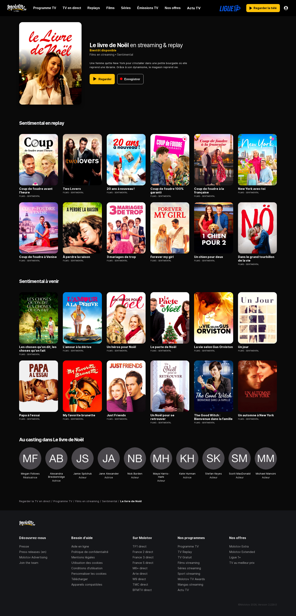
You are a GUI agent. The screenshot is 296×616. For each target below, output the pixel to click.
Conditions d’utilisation (86, 568)
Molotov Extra (239, 546)
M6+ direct (140, 568)
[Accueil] (16, 8)
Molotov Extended (242, 552)
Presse (24, 546)
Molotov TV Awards (191, 579)
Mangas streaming (190, 584)
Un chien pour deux (208, 257)
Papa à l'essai (29, 415)
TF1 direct (139, 546)
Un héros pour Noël (121, 347)
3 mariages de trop (121, 257)
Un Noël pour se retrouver (162, 417)
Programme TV (188, 546)
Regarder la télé (265, 8)
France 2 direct (142, 552)
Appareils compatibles (86, 584)
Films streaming (189, 563)
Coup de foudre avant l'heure (36, 190)
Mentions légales (83, 557)
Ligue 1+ (235, 557)
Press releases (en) (33, 552)
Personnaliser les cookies (89, 573)
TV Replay (185, 552)
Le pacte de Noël (163, 347)
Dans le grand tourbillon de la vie (256, 258)
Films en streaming (102, 54)
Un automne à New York (256, 415)
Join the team (28, 563)
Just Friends (116, 415)
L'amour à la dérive (77, 347)
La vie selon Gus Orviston (213, 347)
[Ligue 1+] (230, 8)
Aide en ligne (80, 546)
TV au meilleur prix (242, 563)
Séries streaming (189, 568)
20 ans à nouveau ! (121, 189)
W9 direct (139, 579)
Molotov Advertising (33, 557)
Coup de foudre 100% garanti (167, 190)
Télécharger (79, 579)
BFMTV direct (142, 590)
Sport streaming (189, 573)
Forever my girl (162, 257)
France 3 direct (143, 557)
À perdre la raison (76, 257)
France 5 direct (142, 563)
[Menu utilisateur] (286, 8)
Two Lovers (72, 189)
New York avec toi (251, 189)
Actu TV (183, 590)
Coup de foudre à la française (209, 190)
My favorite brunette (79, 415)
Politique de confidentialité (89, 552)
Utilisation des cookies (87, 563)
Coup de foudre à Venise (38, 257)
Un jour (243, 347)
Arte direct (140, 573)
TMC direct (140, 584)
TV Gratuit (185, 557)
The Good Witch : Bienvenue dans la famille (213, 417)
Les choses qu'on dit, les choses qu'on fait (38, 348)
